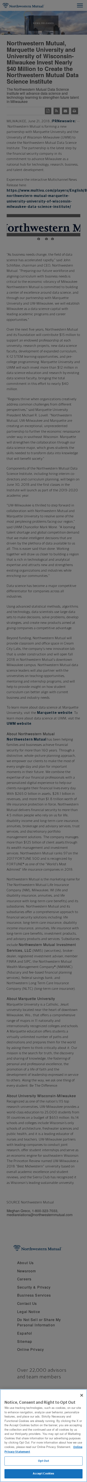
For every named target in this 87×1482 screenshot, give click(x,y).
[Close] (82, 1395)
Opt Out (43, 1461)
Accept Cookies (43, 1473)
